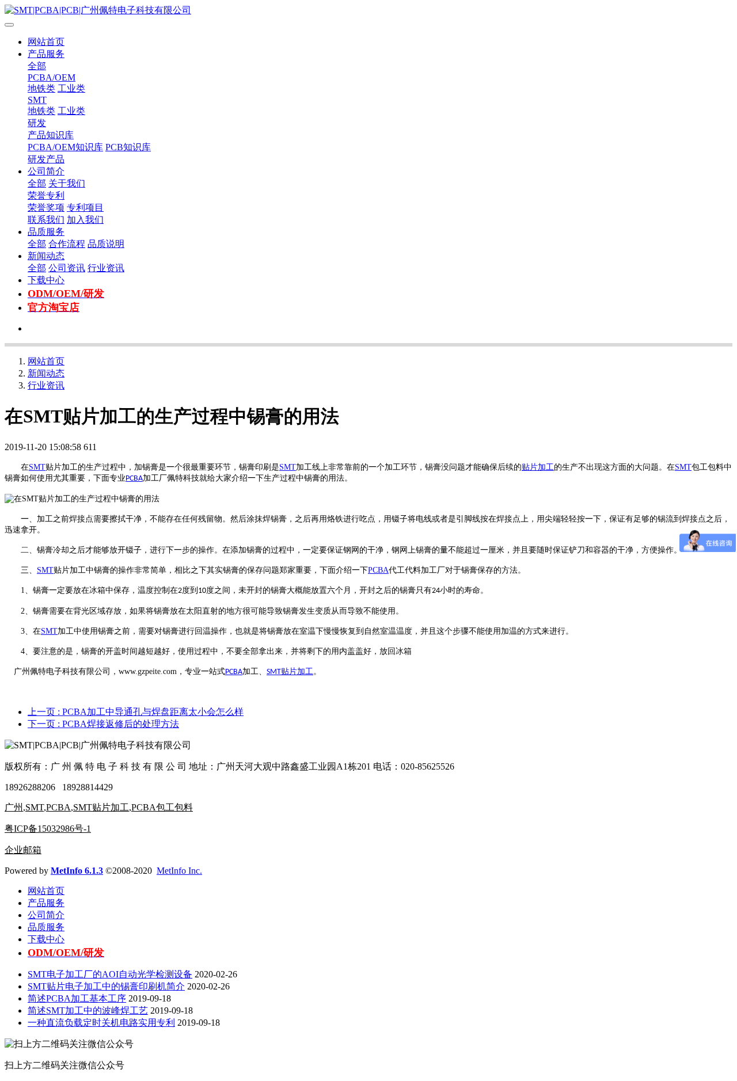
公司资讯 (66, 268)
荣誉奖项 (46, 207)
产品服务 (46, 54)
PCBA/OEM (51, 77)
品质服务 (46, 232)
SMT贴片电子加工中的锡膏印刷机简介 (106, 986)
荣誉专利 (46, 195)
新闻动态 (46, 256)
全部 (37, 66)
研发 (37, 123)
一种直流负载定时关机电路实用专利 (101, 1022)
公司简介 (46, 171)
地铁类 (41, 88)
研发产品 (46, 159)
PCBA (134, 478)
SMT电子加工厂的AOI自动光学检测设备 (110, 974)
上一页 (136, 712)
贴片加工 (538, 467)
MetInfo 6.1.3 (77, 871)
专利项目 (85, 207)
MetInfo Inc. (179, 871)
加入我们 (85, 219)
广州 (14, 807)
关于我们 (66, 183)
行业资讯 (106, 268)
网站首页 (46, 42)
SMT (37, 100)
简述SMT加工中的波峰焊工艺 (88, 1010)
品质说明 (106, 244)
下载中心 (46, 280)
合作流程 (66, 244)
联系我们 (46, 219)
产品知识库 (51, 135)
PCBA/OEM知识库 (65, 147)
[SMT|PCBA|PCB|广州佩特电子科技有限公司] (368, 11)
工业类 (71, 88)
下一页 (103, 724)
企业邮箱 (23, 850)
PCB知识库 (128, 147)
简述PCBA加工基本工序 (77, 998)
